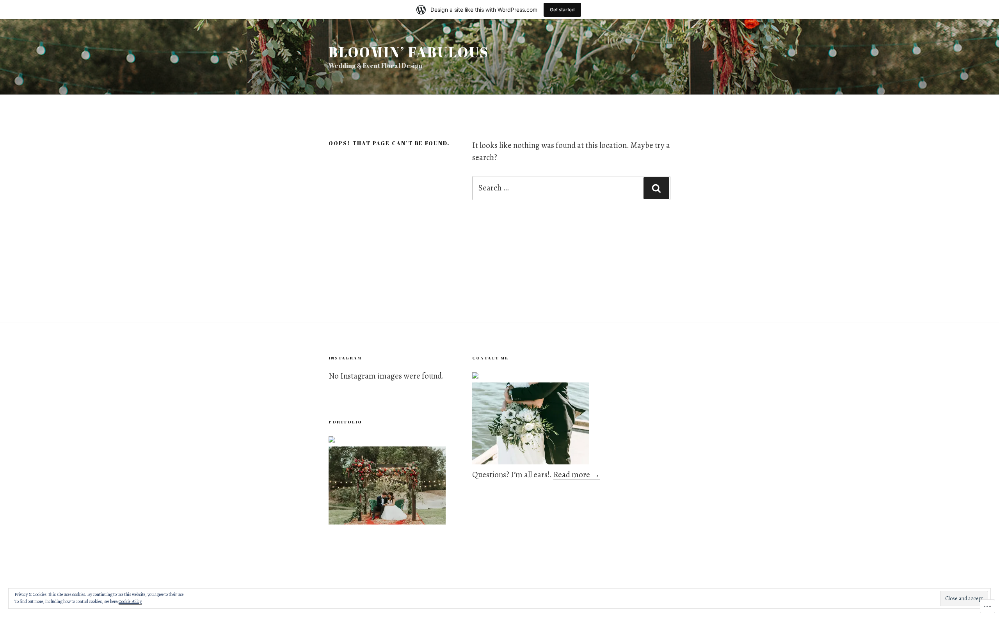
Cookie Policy (130, 601)
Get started (562, 9)
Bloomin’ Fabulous (409, 52)
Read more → (576, 474)
